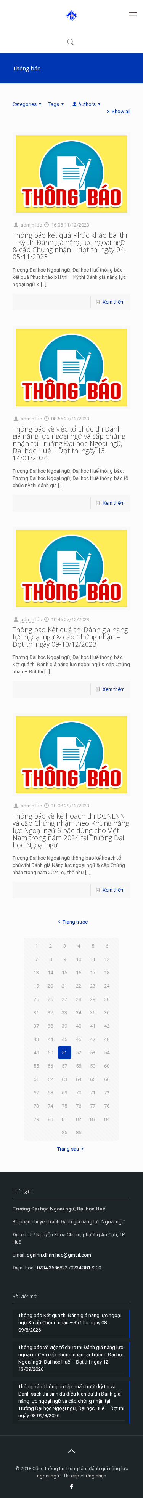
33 (64, 1012)
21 (64, 986)
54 (106, 1052)
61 (36, 1079)
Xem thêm (114, 302)
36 (106, 1012)
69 (64, 1092)
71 (92, 1092)
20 (50, 986)
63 (64, 1079)
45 (64, 1039)
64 (78, 1079)
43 (36, 1039)
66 (106, 1079)
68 (50, 1092)
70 (78, 1092)
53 (92, 1052)
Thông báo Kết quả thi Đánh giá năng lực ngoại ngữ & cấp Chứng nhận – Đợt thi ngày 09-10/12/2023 (70, 637)
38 (50, 1026)
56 (50, 1066)
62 (50, 1079)
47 (92, 1039)
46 (78, 1039)
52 (78, 1052)
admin (27, 225)
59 (92, 1066)
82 (78, 1119)
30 (106, 999)
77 (92, 1106)
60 (106, 1066)
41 (92, 1026)
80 (50, 1119)
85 (64, 1132)
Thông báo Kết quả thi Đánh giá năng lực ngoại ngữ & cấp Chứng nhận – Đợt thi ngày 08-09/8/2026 (69, 1323)
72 (106, 1092)
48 (106, 1039)
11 (92, 959)
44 (50, 1039)
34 (78, 1012)
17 (92, 972)
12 (106, 959)
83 (92, 1119)
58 (78, 1066)
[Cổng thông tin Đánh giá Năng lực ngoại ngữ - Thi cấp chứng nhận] (71, 15)
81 (64, 1119)
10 (78, 959)
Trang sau (68, 1149)
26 (50, 999)
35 (92, 1012)
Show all (121, 111)
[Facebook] (71, 1486)
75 (64, 1106)
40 (78, 1026)
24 (106, 986)
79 (36, 1119)
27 (64, 999)
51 (64, 1052)
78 (106, 1106)
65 (92, 1079)
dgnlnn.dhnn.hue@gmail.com (59, 1255)
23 (92, 986)
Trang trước (75, 922)
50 (50, 1052)
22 (78, 986)
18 (106, 972)
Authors (87, 104)
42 (106, 1026)
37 (36, 1026)
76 (78, 1106)
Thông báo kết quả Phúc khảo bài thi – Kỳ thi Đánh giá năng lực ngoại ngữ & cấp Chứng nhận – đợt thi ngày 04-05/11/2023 (70, 245)
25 (36, 999)
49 (36, 1052)
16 (78, 972)
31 (36, 1012)
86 (78, 1132)
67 (36, 1092)
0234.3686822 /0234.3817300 (69, 1268)
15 (64, 972)
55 (36, 1066)
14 (50, 972)
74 (50, 1106)
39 (64, 1026)
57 (64, 1066)
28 (78, 999)
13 (36, 972)
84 (106, 1119)
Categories (25, 104)
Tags (53, 104)
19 (36, 986)
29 (92, 999)
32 (50, 1012)
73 (36, 1106)
